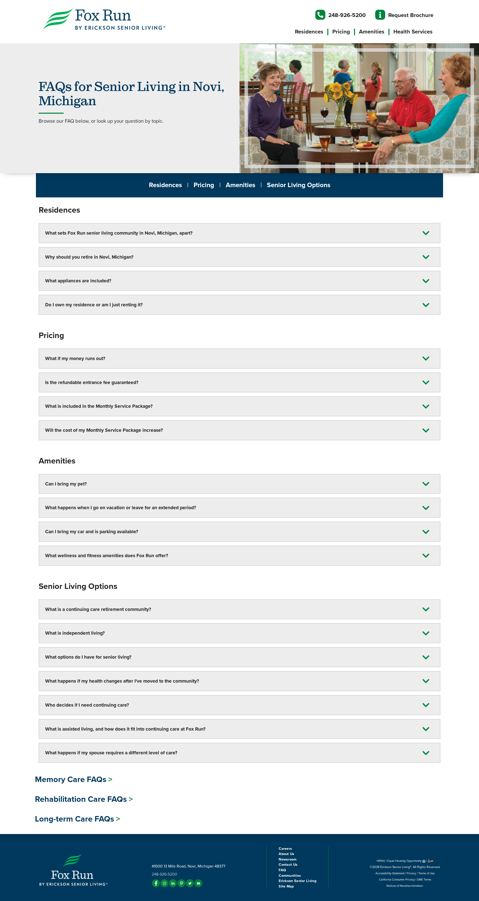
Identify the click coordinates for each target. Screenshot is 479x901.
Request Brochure (410, 15)
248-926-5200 (347, 15)
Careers (285, 849)
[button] (114, 18)
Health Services (413, 32)
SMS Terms (424, 879)
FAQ (282, 870)
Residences (309, 32)
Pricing (341, 32)
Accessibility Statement (389, 873)
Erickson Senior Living (297, 881)
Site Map (286, 886)
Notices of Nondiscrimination (405, 886)
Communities (290, 876)
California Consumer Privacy (397, 879)
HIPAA (381, 861)
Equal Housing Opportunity (404, 861)
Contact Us (288, 865)
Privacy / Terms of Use (421, 873)
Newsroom (287, 859)
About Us (286, 854)
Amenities (371, 32)
